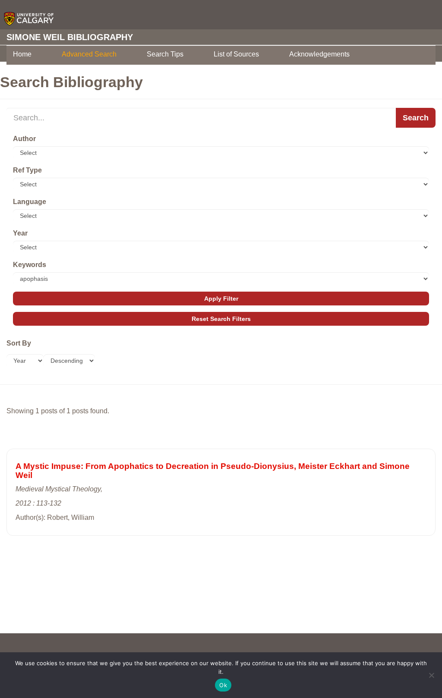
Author (24, 138)
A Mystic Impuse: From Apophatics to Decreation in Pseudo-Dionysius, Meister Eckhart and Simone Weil (213, 471)
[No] (431, 675)
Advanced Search (89, 54)
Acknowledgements (319, 54)
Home (22, 54)
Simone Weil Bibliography (69, 37)
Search (416, 117)
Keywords (29, 264)
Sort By (18, 343)
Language (29, 201)
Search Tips (165, 54)
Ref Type (27, 170)
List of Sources (236, 54)
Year (20, 233)
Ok (223, 685)
